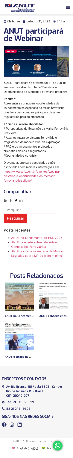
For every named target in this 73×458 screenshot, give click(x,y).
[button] (68, 7)
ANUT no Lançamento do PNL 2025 (36, 238)
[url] (19, 297)
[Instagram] (12, 424)
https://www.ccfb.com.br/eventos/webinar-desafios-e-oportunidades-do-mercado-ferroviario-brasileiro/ (32, 176)
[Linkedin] (19, 424)
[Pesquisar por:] (30, 210)
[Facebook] (4, 424)
